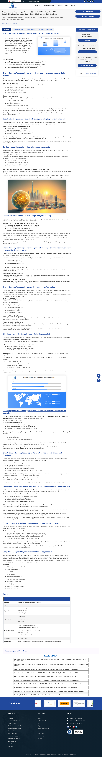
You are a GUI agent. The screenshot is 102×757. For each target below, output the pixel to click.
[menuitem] (37, 5)
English (12, 1)
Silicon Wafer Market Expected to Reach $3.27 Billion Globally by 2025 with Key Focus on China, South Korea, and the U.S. (45, 687)
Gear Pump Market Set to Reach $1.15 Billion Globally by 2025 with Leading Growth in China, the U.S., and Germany (44, 695)
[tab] (6, 29)
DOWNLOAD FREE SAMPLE (87, 30)
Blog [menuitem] (66, 5)
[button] (79, 5)
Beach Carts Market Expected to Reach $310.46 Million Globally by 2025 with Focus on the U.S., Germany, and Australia (45, 676)
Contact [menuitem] (72, 5)
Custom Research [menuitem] (48, 5)
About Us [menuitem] (59, 5)
